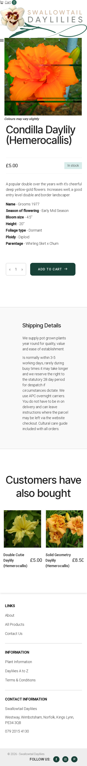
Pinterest (74, 759)
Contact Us (13, 633)
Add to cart (50, 269)
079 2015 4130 (17, 731)
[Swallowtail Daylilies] (43, 21)
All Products (14, 624)
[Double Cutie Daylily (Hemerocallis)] (22, 529)
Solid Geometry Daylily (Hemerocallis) (58, 560)
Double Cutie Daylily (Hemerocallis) (15, 560)
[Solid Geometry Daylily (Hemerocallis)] (64, 529)
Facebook (56, 759)
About (9, 615)
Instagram (65, 759)
